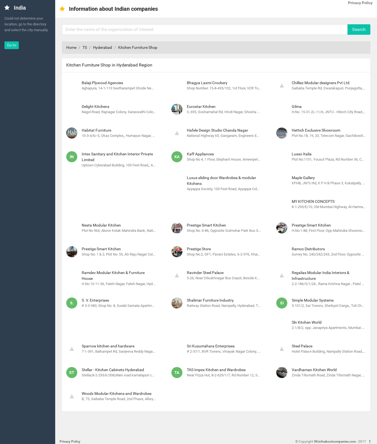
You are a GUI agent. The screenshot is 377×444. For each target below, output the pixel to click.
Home (71, 47)
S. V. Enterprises (95, 300)
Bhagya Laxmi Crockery (207, 83)
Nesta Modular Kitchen (101, 225)
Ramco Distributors (308, 249)
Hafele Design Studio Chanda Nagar (217, 130)
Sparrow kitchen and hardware (108, 346)
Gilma (297, 106)
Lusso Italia (302, 154)
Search (359, 29)
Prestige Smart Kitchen (206, 225)
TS (85, 47)
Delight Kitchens (95, 106)
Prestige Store (199, 249)
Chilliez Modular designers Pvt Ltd (320, 83)
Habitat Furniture (96, 130)
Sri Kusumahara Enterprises (211, 346)
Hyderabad (102, 47)
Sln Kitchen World (307, 322)
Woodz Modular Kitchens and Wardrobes (117, 393)
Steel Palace (302, 346)
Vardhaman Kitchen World (314, 370)
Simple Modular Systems (313, 300)
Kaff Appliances (200, 154)
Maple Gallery (303, 178)
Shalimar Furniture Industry (210, 300)
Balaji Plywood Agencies (102, 83)
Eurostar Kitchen (201, 106)
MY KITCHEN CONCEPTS (313, 201)
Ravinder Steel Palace (205, 272)
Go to (11, 45)
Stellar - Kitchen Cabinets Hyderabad (113, 370)
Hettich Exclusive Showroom (316, 130)
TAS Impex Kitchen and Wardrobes (216, 370)
